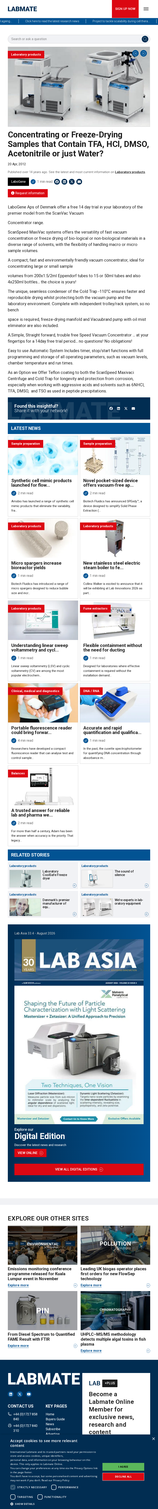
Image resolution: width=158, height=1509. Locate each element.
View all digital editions (76, 1169)
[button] (54, 1504)
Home (50, 1414)
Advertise (53, 1434)
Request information (29, 193)
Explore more (18, 1285)
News (50, 1424)
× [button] (153, 1438)
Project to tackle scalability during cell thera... (106, 21)
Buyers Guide (55, 1419)
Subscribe (53, 1429)
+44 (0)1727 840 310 (25, 1428)
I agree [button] (123, 1466)
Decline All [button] (123, 1476)
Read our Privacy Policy (55, 1480)
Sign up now (125, 9)
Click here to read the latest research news (37, 21)
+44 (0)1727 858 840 (25, 1416)
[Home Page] (22, 9)
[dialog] (79, 1472)
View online (27, 1153)
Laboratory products (130, 172)
